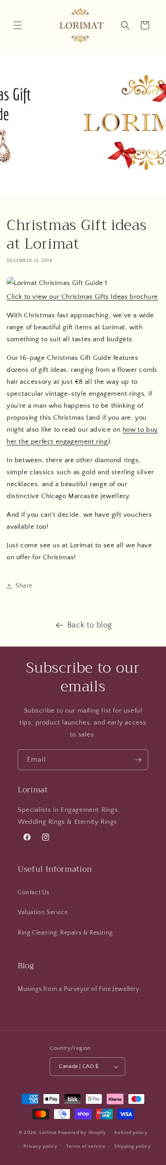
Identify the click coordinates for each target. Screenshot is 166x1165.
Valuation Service (43, 912)
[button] (17, 25)
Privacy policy (40, 1146)
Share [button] (23, 585)
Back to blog (89, 625)
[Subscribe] (138, 759)
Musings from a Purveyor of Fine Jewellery (78, 989)
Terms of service (86, 1146)
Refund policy (130, 1132)
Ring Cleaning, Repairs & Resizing (65, 932)
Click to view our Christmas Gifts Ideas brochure (82, 296)
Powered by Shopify (82, 1132)
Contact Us (34, 892)
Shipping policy (132, 1146)
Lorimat (48, 1132)
